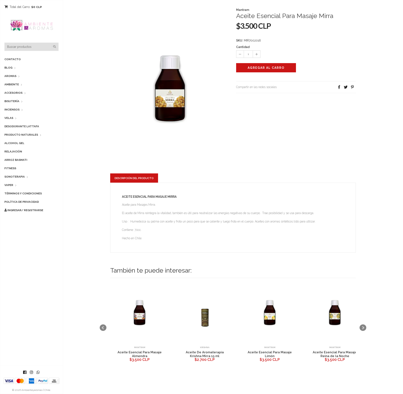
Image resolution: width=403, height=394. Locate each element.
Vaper (8, 185)
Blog (8, 67)
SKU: (239, 40)
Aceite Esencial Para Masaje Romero (227, 354)
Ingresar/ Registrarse (25, 210)
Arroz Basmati (15, 159)
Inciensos (12, 109)
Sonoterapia (14, 176)
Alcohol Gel (14, 143)
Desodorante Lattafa (21, 126)
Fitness (10, 168)
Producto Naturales (21, 134)
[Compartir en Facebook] (339, 87)
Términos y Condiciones (23, 193)
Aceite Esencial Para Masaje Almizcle (292, 354)
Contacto (12, 59)
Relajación (13, 151)
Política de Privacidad (21, 201)
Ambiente (11, 84)
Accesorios (13, 92)
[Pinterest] (352, 87)
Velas (8, 118)
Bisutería (11, 101)
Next (363, 327)
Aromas (10, 76)
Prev (103, 327)
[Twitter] (345, 87)
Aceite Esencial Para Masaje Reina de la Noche (162, 354)
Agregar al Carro (266, 67)
